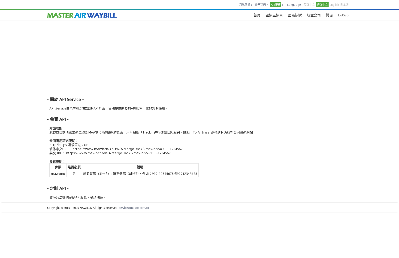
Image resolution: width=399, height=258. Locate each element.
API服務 (276, 5)
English (334, 5)
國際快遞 (295, 15)
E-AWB (343, 15)
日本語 (344, 5)
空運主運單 (274, 15)
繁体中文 (322, 5)
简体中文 (309, 5)
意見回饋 (244, 5)
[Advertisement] (185, 58)
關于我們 (260, 5)
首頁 (257, 15)
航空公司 (314, 15)
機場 (329, 15)
